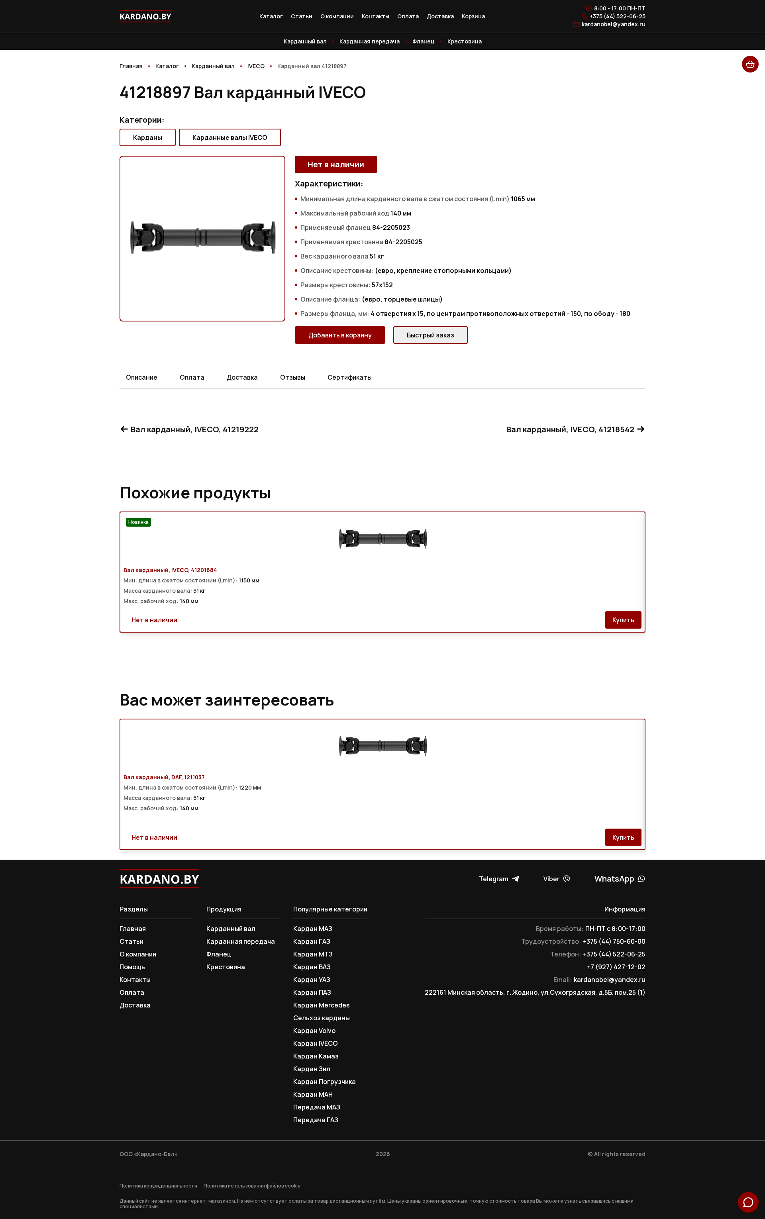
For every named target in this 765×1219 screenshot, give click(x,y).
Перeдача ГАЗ (315, 1119)
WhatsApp (614, 878)
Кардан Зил (311, 1068)
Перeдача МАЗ (316, 1107)
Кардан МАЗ (312, 928)
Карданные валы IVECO (229, 137)
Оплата (408, 16)
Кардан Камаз (316, 1056)
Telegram (493, 878)
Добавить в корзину (340, 335)
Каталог (271, 16)
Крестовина (464, 41)
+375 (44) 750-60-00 (614, 941)
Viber (551, 878)
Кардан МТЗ (313, 954)
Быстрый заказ (430, 335)
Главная (133, 928)
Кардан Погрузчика (324, 1081)
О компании (337, 16)
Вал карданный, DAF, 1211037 (164, 777)
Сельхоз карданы (321, 1017)
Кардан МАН (313, 1094)
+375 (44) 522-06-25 (617, 16)
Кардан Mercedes (321, 1005)
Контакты (375, 16)
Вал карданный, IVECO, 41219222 (195, 429)
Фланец (423, 41)
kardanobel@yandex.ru (613, 24)
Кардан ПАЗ (312, 992)
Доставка (440, 16)
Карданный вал (305, 41)
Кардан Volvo (314, 1030)
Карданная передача (369, 41)
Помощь (132, 966)
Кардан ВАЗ (312, 966)
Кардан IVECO (315, 1043)
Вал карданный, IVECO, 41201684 (170, 570)
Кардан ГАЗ (311, 941)
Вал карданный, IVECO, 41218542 (570, 429)
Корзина (473, 16)
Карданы (147, 137)
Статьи (301, 16)
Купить (623, 619)
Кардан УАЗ (311, 979)
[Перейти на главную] (145, 16)
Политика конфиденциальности (158, 1186)
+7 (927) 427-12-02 (616, 966)
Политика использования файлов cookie (252, 1186)
